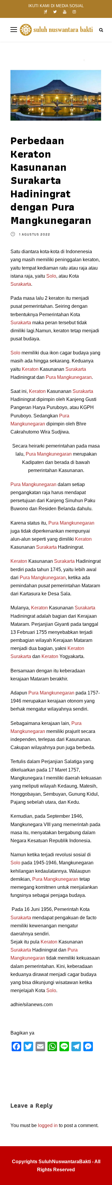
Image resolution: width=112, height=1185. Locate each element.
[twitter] (55, 12)
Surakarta (20, 284)
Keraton (30, 369)
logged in (48, 1125)
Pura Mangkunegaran (69, 377)
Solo (51, 276)
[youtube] (64, 12)
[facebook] (46, 12)
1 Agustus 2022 (34, 234)
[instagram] (74, 12)
